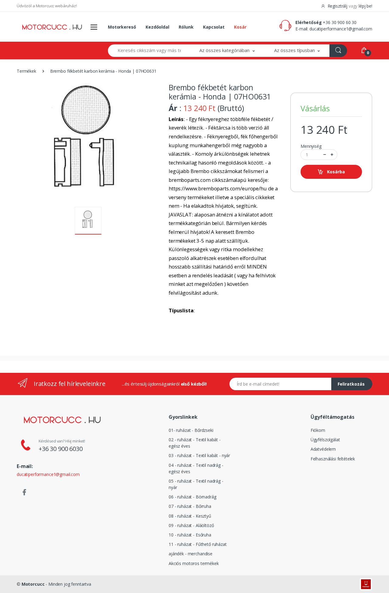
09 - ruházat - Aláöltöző (191, 525)
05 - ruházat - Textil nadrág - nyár (196, 484)
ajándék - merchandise (190, 554)
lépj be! (365, 6)
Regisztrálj (337, 6)
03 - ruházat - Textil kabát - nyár (199, 455)
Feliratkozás (351, 384)
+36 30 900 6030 (61, 449)
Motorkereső (122, 27)
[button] (227, 50)
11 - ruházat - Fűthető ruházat (198, 544)
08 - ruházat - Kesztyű (190, 516)
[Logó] (52, 27)
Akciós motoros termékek (194, 563)
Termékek (26, 71)
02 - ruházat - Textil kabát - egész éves (195, 443)
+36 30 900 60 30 (339, 22)
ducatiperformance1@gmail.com (340, 29)
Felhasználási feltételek (333, 459)
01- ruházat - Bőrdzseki (191, 430)
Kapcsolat (214, 27)
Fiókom (318, 430)
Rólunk (186, 27)
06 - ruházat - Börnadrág (192, 497)
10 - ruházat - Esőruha (190, 535)
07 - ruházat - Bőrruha (190, 506)
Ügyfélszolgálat (325, 439)
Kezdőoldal (157, 27)
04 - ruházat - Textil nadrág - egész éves (196, 468)
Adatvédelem (323, 449)
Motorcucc (33, 584)
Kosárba (336, 172)
